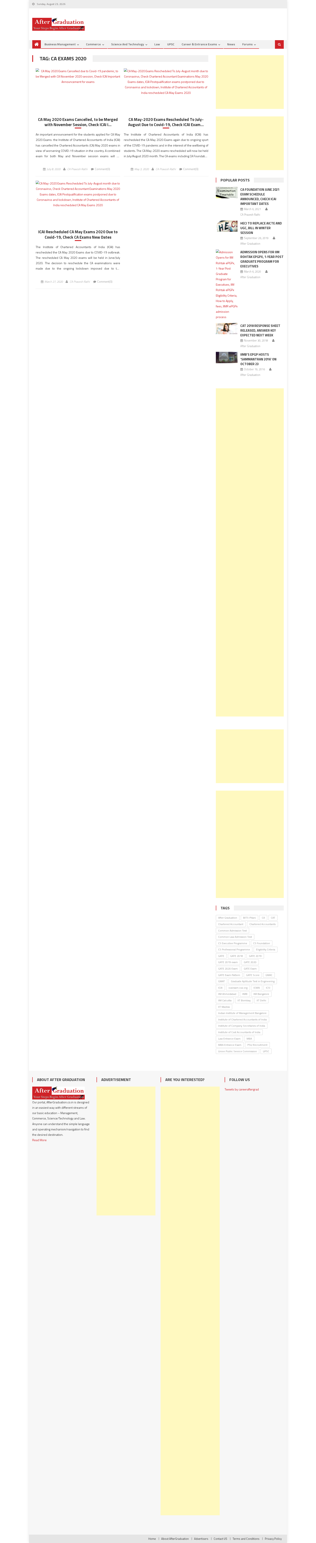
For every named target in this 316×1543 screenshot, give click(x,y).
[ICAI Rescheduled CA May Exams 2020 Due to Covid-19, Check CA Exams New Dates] (78, 194)
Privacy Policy (273, 1539)
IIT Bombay (244, 1000)
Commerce (93, 44)
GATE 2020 (250, 962)
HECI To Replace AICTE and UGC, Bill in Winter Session (261, 228)
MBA (249, 1039)
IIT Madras (224, 1007)
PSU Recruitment (257, 1045)
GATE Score (252, 975)
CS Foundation (261, 943)
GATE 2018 (236, 956)
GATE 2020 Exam (228, 969)
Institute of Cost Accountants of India (239, 1032)
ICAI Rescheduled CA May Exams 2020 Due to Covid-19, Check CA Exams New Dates (78, 234)
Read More (39, 1140)
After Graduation (250, 243)
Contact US (220, 1539)
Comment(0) (102, 169)
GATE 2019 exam (228, 962)
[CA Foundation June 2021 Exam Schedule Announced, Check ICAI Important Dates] (227, 192)
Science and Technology (127, 44)
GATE (221, 956)
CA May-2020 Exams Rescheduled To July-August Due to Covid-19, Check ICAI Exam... (166, 122)
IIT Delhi (261, 1000)
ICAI (220, 988)
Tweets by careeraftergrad (242, 1089)
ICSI (268, 988)
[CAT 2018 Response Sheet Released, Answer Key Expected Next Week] (227, 328)
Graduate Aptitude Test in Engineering (253, 981)
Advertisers (201, 1539)
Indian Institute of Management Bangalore (242, 1013)
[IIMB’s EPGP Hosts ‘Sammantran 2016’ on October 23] (227, 357)
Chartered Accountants (262, 924)
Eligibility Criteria (265, 949)
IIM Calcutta (225, 1000)
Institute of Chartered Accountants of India (242, 1019)
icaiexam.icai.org (238, 988)
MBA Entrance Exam (229, 1045)
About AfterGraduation (175, 1539)
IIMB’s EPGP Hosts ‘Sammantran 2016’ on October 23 (258, 359)
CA (263, 918)
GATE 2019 (255, 956)
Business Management (60, 44)
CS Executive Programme (232, 943)
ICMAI (256, 988)
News (231, 44)
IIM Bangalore (261, 994)
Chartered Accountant (230, 924)
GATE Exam (250, 969)
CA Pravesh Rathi (77, 169)
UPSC (170, 44)
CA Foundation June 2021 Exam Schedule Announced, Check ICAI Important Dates (259, 196)
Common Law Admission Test (235, 937)
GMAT (221, 981)
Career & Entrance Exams (199, 44)
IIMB (244, 994)
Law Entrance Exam (229, 1039)
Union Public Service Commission (237, 1051)
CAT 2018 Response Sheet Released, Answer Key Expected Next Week (260, 330)
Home (152, 1539)
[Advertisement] (250, 82)
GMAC (268, 975)
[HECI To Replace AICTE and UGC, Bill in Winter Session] (227, 226)
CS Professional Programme (234, 949)
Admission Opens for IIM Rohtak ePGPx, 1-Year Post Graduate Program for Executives (262, 259)
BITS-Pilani (249, 918)
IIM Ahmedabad (227, 994)
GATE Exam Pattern (229, 975)
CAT (273, 918)
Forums (247, 44)
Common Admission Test (232, 931)
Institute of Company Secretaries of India (241, 1026)
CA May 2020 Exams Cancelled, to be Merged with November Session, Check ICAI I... (78, 122)
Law (157, 44)
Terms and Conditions (246, 1539)
